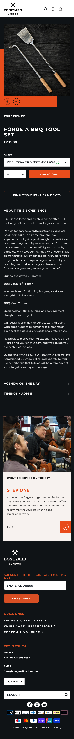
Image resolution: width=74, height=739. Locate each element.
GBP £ (13, 681)
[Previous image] (7, 101)
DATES (8, 155)
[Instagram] (37, 705)
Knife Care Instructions (28, 626)
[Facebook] (30, 705)
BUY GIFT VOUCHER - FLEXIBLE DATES (37, 195)
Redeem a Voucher (22, 632)
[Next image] (16, 101)
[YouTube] (44, 705)
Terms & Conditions (23, 620)
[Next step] (65, 527)
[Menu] (68, 9)
